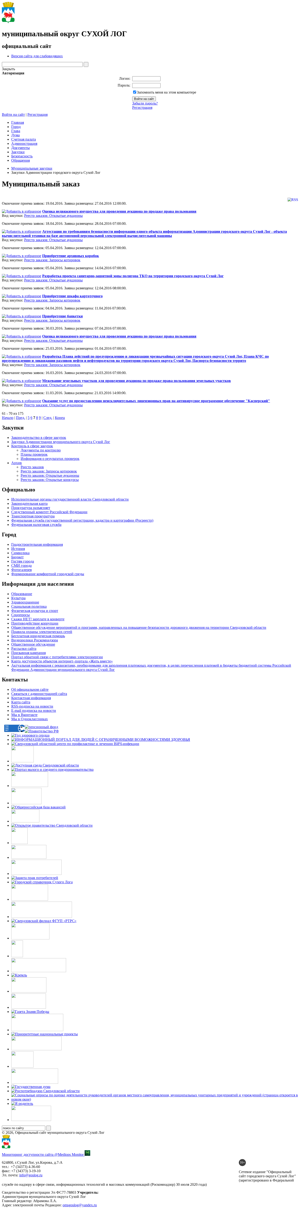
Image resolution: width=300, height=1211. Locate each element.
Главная (17, 122)
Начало (7, 418)
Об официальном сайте (30, 689)
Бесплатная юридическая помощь (38, 636)
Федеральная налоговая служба (36, 525)
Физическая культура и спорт (34, 611)
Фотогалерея (21, 570)
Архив (16, 463)
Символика (20, 553)
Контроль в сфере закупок (32, 446)
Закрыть (8, 69)
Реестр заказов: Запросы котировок (52, 260)
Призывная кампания (28, 653)
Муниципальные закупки (31, 168)
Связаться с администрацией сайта (39, 694)
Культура (18, 598)
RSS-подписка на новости (32, 706)
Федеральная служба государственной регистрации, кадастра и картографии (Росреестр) (82, 520)
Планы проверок (34, 454)
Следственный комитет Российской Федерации (49, 512)
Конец (60, 418)
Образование (21, 594)
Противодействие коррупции (34, 623)
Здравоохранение (25, 602)
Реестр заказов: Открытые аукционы (53, 216)
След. (47, 418)
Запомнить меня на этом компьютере (166, 92)
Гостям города (22, 561)
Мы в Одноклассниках (29, 719)
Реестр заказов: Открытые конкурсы (50, 480)
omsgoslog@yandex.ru (80, 1205)
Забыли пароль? (145, 103)
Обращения (20, 160)
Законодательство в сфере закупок (38, 438)
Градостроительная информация (37, 544)
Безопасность (22, 156)
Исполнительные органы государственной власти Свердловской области (70, 499)
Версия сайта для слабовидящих (37, 56)
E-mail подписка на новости (33, 711)
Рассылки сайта (23, 649)
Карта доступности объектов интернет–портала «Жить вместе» (62, 661)
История (18, 549)
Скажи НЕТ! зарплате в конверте (37, 619)
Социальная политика (29, 606)
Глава (15, 131)
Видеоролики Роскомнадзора (34, 640)
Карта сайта (20, 702)
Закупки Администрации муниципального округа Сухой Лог (60, 442)
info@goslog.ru (30, 1175)
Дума (15, 135)
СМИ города (21, 565)
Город (16, 127)
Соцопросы (20, 615)
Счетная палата (23, 139)
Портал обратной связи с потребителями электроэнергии (57, 657)
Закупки (18, 152)
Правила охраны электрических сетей (41, 632)
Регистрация (142, 107)
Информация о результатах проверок (50, 459)
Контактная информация (31, 698)
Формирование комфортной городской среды (47, 574)
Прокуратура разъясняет (30, 508)
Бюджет (17, 557)
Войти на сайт (13, 114)
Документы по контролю (41, 450)
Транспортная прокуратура (33, 516)
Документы (20, 148)
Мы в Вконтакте (24, 715)
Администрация (24, 143)
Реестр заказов (32, 467)
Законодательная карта (29, 503)
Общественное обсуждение (33, 644)
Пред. (20, 418)
